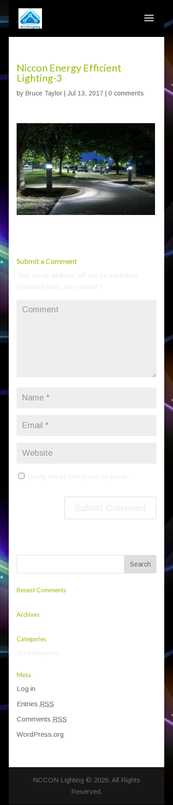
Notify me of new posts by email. (78, 476)
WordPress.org (40, 734)
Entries (35, 704)
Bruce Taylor (43, 93)
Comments (42, 719)
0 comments (126, 93)
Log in (26, 688)
